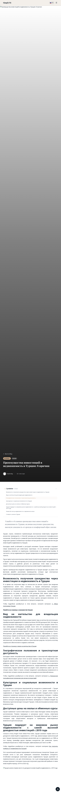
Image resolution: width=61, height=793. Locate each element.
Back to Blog (8, 454)
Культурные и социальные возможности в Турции (19, 501)
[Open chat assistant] (58, 789)
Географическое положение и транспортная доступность (21, 498)
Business (7, 458)
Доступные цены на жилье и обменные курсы (18, 504)
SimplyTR (7, 2)
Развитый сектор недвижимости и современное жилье (20, 511)
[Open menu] (56, 2)
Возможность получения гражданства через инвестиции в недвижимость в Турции (27, 492)
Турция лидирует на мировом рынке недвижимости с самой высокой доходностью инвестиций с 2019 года (31, 507)
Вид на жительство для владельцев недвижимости (19, 495)
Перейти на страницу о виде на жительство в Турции (19, 646)
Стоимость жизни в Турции (13, 514)
